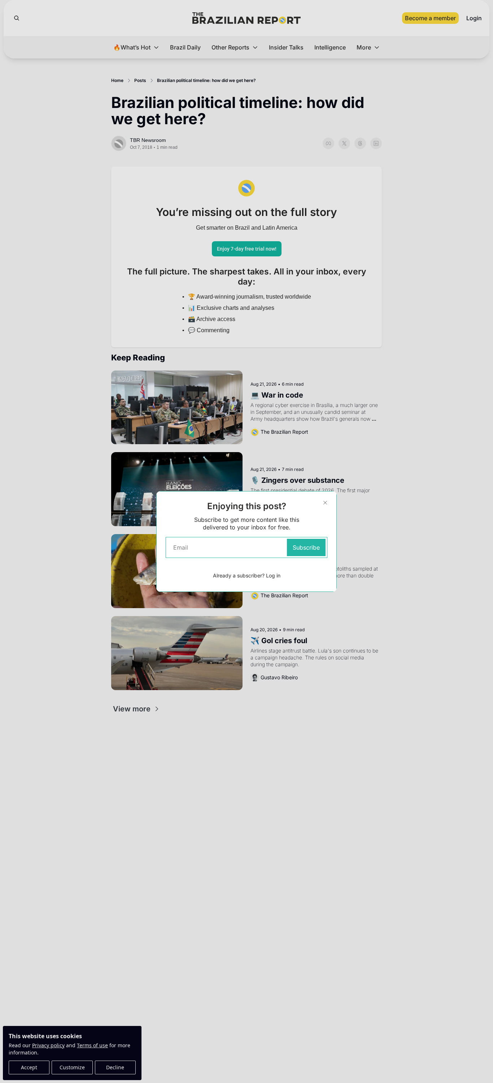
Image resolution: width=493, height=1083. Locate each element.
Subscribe (306, 547)
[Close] (325, 503)
